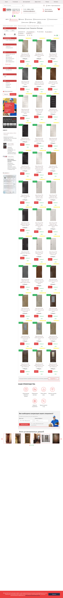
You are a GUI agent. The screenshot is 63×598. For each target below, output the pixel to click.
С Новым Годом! (11, 156)
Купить (22, 61)
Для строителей (26, 1)
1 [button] (4, 114)
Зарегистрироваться (55, 5)
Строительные (29, 19)
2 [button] (5, 114)
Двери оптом (38, 1)
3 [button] (6, 114)
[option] (10, 106)
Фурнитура (33, 22)
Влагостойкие (26, 22)
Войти (49, 5)
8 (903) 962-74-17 (16, 12)
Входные (22, 19)
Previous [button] (2, 439)
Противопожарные (53, 19)
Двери (7, 19)
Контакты (56, 1)
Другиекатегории (39, 22)
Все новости (5, 172)
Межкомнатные (14, 19)
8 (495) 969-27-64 (16, 9)
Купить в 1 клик (28, 62)
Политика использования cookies (32, 595)
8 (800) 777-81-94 (16, 10)
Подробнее (52, 378)
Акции (6, 1)
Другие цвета (25, 45)
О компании (15, 1)
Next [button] (61, 439)
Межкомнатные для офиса (40, 19)
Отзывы (47, 1)
